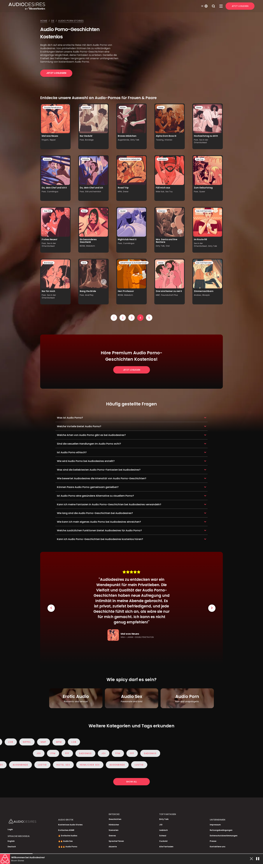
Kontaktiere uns (217, 846)
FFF (57, 753)
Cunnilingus (52, 191)
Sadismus (10, 753)
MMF (56, 741)
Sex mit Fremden (204, 211)
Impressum (215, 824)
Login (10, 829)
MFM (71, 741)
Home (43, 21)
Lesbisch (86, 107)
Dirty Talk (134, 139)
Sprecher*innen (116, 841)
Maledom (90, 246)
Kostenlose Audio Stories (70, 824)
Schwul (162, 835)
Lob (86, 741)
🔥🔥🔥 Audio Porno (67, 846)
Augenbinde (100, 764)
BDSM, (82, 246)
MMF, (158, 295)
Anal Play (89, 295)
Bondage (89, 139)
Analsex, (198, 295)
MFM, (120, 191)
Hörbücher (114, 824)
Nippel (53, 139)
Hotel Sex (46, 764)
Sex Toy (169, 191)
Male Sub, (160, 191)
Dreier (160, 107)
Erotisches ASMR (66, 830)
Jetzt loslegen (56, 73)
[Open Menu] (221, 6)
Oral (168, 246)
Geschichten (115, 819)
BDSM (122, 107)
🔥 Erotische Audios (67, 835)
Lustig (122, 764)
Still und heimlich (93, 191)
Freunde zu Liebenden (130, 159)
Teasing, (160, 139)
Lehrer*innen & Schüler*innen (133, 262)
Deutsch (12, 846)
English (11, 841)
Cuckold (163, 841)
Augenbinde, (124, 139)
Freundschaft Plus (169, 295)
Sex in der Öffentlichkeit (201, 141)
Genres (112, 835)
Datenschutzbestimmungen (223, 835)
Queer (202, 191)
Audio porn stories (71, 21)
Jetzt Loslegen (240, 6)
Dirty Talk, (160, 246)
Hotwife (47, 159)
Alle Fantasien (166, 846)
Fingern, (45, 139)
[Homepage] (104, 6)
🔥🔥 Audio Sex (65, 841)
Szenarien (113, 830)
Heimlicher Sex (73, 764)
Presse (213, 841)
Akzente (113, 846)
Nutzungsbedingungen (221, 830)
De (52, 21)
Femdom (162, 159)
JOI (28, 753)
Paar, (82, 139)
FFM (42, 753)
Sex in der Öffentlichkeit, (200, 244)
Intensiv (168, 139)
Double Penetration (52, 107)
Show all (131, 781)
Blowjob (206, 295)
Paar (84, 211)
